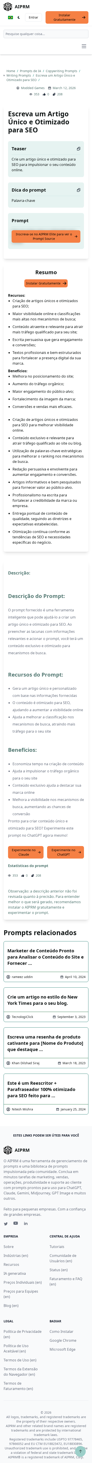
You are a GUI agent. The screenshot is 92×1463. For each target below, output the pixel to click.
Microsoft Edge (62, 1349)
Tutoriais (57, 1246)
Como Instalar (61, 1331)
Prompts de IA (31, 71)
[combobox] (46, 34)
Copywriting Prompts (62, 71)
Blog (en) (11, 1305)
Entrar (33, 17)
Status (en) (59, 1269)
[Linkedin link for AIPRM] (26, 1224)
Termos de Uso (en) (20, 1360)
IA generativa (15, 1273)
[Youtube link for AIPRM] (16, 1224)
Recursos (11, 1264)
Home (11, 71)
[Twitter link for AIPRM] (6, 1224)
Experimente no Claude (24, 852)
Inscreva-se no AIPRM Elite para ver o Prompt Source (44, 236)
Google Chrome (63, 1340)
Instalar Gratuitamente (64, 17)
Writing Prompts (19, 75)
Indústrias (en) (16, 1255)
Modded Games (33, 88)
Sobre (9, 1246)
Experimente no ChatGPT (63, 852)
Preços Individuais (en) (23, 1282)
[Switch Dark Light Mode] (19, 17)
